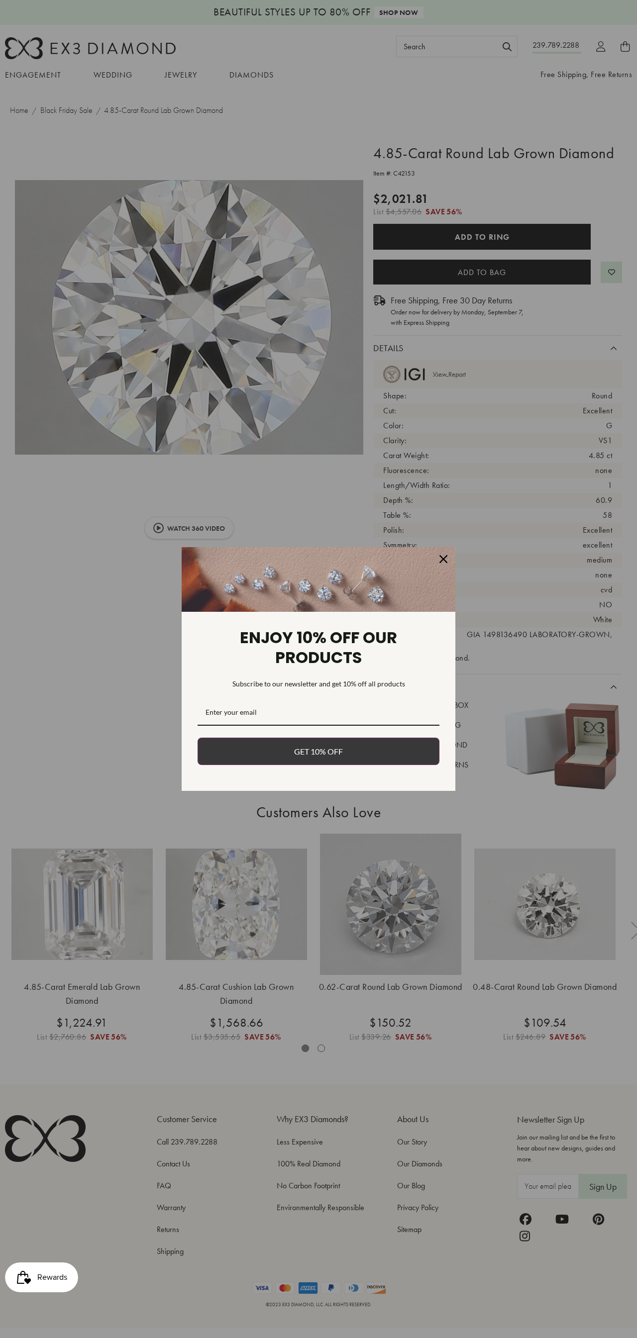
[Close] (443, 559)
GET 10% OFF (318, 751)
